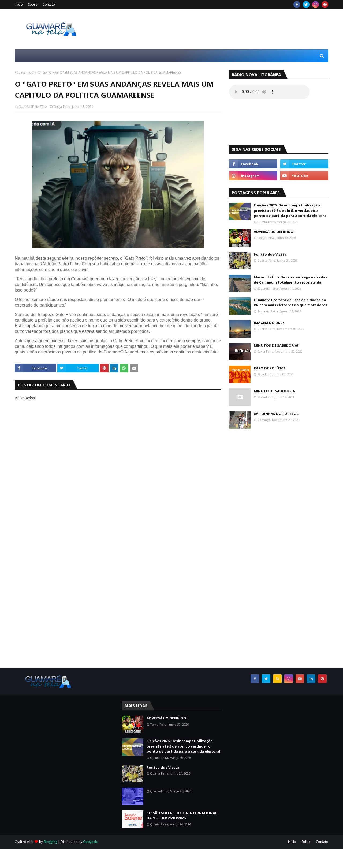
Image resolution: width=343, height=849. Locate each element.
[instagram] (315, 4)
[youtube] (304, 175)
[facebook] (296, 4)
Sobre (32, 4)
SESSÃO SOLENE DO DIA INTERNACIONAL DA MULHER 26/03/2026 (182, 815)
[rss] (277, 678)
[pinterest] (325, 4)
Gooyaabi (90, 841)
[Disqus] (118, 594)
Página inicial (24, 72)
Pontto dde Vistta (270, 254)
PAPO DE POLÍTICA (270, 368)
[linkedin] (311, 678)
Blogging (50, 841)
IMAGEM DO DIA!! (269, 322)
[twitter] (306, 4)
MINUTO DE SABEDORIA (274, 390)
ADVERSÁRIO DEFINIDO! (274, 231)
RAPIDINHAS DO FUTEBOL (276, 413)
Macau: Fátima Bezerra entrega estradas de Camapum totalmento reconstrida (290, 280)
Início (19, 4)
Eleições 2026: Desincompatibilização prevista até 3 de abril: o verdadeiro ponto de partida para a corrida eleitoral (290, 210)
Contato (49, 4)
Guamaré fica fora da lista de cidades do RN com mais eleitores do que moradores (290, 302)
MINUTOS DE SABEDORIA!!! (277, 345)
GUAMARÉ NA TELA (32, 106)
